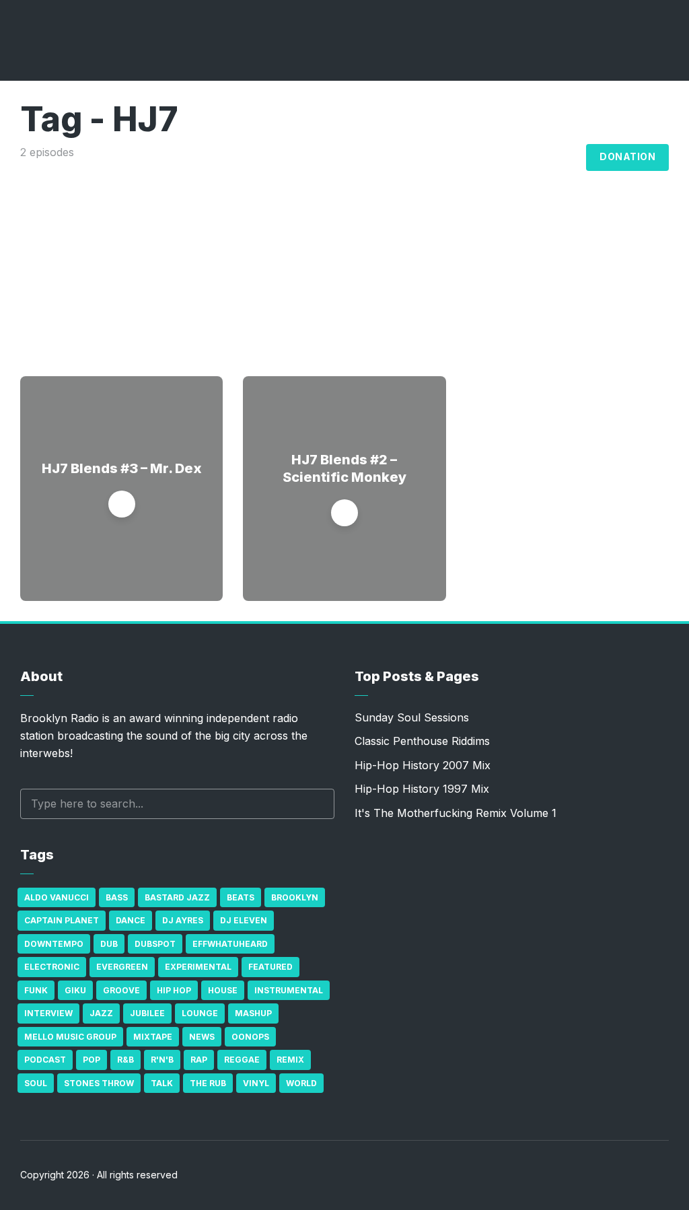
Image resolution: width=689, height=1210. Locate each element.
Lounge (200, 1013)
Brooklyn (294, 897)
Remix (290, 1060)
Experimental (198, 967)
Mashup (253, 1013)
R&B (125, 1060)
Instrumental (288, 990)
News (202, 1037)
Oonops (250, 1037)
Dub (109, 944)
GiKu (75, 990)
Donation (627, 156)
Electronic (51, 967)
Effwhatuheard (230, 944)
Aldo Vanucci (56, 897)
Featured (270, 967)
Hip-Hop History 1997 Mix (422, 788)
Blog (561, 157)
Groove (121, 990)
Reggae (242, 1060)
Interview (48, 1013)
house (223, 990)
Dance (130, 920)
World (301, 1083)
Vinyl (256, 1083)
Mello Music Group (70, 1037)
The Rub (208, 1083)
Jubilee (147, 1013)
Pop (91, 1060)
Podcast (45, 1060)
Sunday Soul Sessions (412, 717)
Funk (36, 990)
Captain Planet (61, 920)
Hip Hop (174, 990)
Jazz (101, 1013)
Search (317, 804)
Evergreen (122, 967)
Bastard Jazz (177, 897)
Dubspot (155, 944)
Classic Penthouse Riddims (422, 741)
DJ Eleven (243, 920)
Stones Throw (99, 1083)
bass (117, 897)
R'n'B (162, 1060)
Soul (35, 1083)
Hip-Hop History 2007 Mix (423, 765)
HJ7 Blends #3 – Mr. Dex (122, 468)
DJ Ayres (182, 920)
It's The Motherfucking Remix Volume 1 (455, 813)
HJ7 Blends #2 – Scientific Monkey (344, 468)
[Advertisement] (344, 262)
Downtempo (53, 944)
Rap (198, 1060)
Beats (240, 897)
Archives (493, 157)
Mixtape (152, 1037)
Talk (162, 1083)
